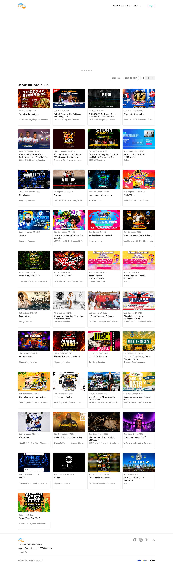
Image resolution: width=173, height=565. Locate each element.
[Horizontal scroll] (147, 78)
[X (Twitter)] (147, 540)
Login (151, 6)
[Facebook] (134, 540)
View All (47, 85)
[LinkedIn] (153, 540)
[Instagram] (141, 540)
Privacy (27, 552)
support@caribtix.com (27, 548)
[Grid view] (143, 78)
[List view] (152, 78)
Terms (20, 552)
